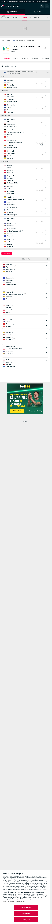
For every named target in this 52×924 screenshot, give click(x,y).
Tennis (7, 40)
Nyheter (25, 58)
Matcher (45, 58)
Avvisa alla (26, 913)
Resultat (35, 58)
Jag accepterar (26, 907)
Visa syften (26, 920)
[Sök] (42, 6)
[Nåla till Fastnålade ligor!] (45, 48)
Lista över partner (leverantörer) (14, 901)
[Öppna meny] (47, 6)
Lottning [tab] (6, 253)
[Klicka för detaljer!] (25, 83)
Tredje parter (42, 889)
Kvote (15, 58)
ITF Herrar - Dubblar (25, 40)
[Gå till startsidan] (12, 6)
